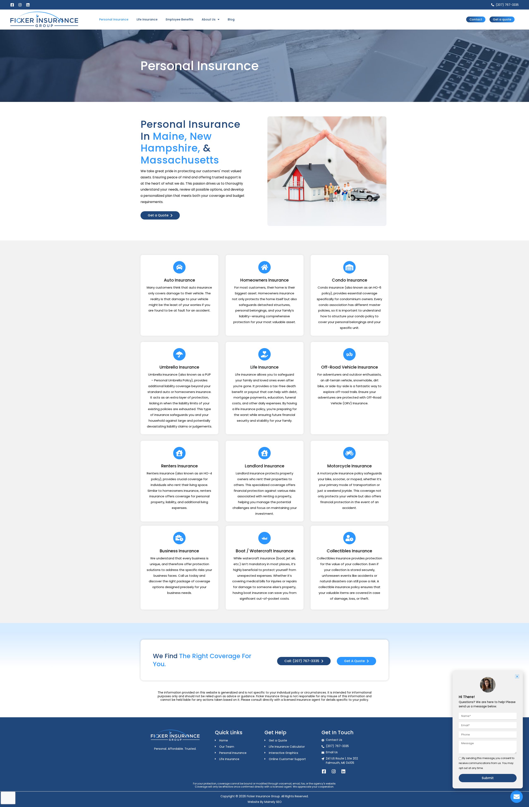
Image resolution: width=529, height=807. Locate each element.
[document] (264, 403)
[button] (517, 676)
